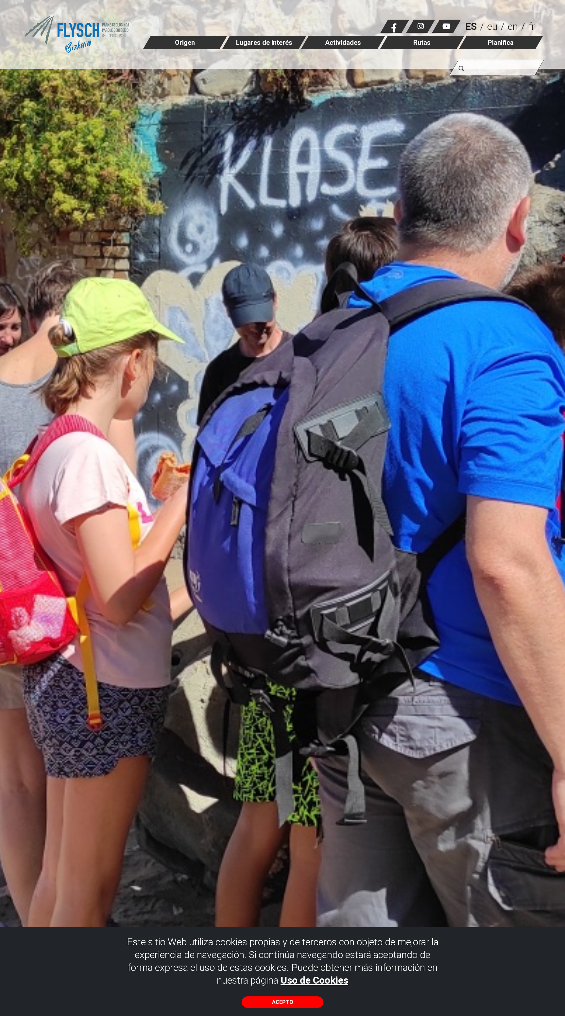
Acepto (282, 1002)
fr (531, 26)
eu (492, 26)
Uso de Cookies (314, 980)
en (513, 26)
